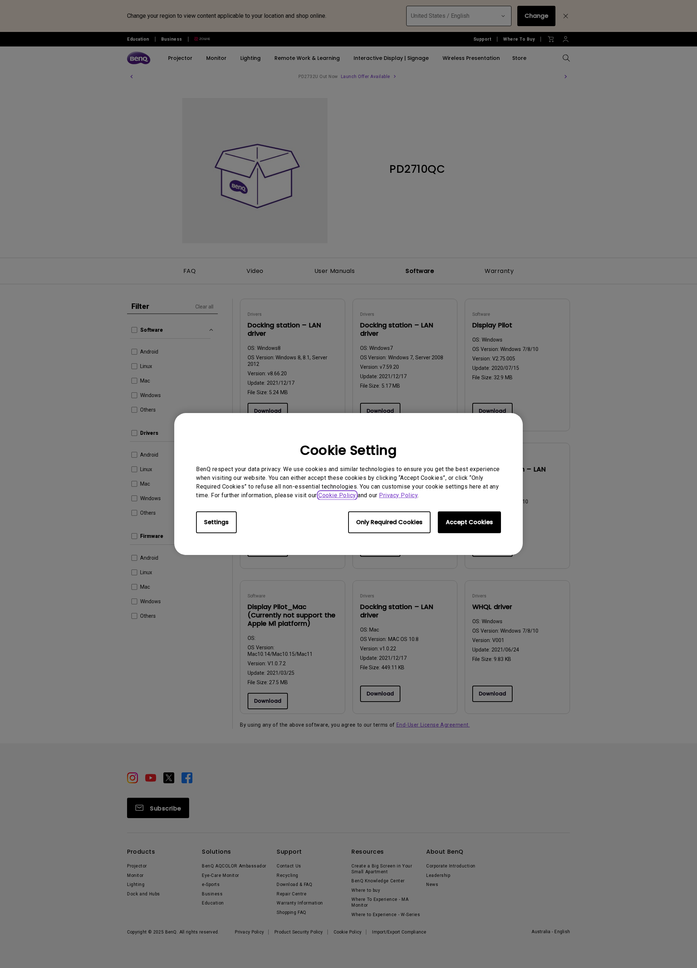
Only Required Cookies (389, 522)
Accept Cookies (469, 522)
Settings (216, 522)
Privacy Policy (398, 495)
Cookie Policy (337, 495)
